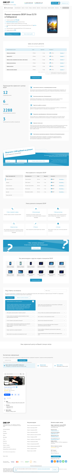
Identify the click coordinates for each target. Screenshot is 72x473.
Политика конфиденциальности (36, 465)
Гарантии (38, 7)
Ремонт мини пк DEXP (31, 450)
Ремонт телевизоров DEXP (32, 441)
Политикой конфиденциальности (27, 362)
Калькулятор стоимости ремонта (9, 449)
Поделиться (52, 461)
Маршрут (8, 394)
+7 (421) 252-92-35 (29, 2)
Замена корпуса (10, 66)
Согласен (54, 469)
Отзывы (30, 7)
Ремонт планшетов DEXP (32, 430)
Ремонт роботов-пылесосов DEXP (34, 434)
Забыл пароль (27, 182)
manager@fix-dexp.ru (55, 439)
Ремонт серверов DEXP (32, 448)
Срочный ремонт (18, 7)
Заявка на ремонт (51, 7)
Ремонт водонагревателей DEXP (33, 425)
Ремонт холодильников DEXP (33, 443)
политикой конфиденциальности (19, 163)
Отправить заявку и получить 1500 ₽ (38, 161)
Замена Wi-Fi (9, 56)
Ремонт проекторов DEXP (32, 432)
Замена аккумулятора (11, 63)
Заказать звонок (36, 248)
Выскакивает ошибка (29, 191)
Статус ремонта (65, 7)
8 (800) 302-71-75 (54, 433)
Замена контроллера (11, 53)
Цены (23, 7)
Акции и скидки (44, 7)
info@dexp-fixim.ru (55, 436)
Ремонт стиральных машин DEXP (33, 439)
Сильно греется (28, 179)
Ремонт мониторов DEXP (32, 427)
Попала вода (27, 188)
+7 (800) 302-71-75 (39, 2)
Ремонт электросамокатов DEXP (33, 446)
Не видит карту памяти (29, 185)
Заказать (62, 53)
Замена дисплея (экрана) (12, 69)
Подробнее (36, 217)
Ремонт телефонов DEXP (32, 436)
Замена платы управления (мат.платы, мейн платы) (17, 59)
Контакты (57, 7)
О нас (26, 7)
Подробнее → (61, 179)
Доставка (34, 7)
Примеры (5, 433)
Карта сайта (5, 456)
